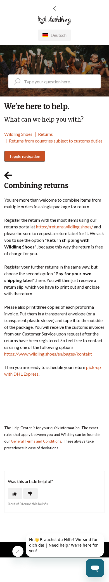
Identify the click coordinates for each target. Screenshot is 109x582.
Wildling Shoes (18, 134)
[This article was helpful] (15, 493)
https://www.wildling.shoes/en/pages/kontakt (48, 353)
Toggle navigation (24, 156)
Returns (45, 134)
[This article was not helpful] (30, 493)
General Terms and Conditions (36, 441)
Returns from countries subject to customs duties (56, 140)
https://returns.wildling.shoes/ (64, 226)
